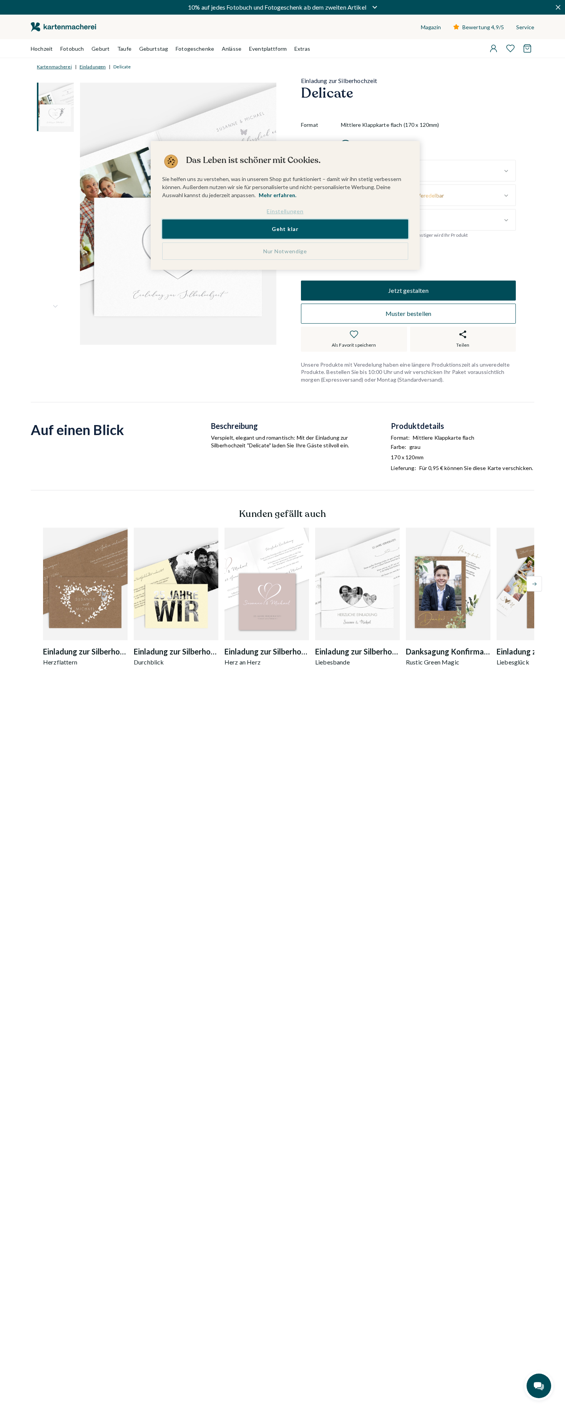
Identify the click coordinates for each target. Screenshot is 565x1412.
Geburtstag (153, 48)
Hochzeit (42, 48)
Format (309, 124)
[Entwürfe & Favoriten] (510, 48)
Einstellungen (285, 211)
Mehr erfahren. (277, 195)
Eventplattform (268, 48)
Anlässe (231, 48)
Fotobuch (72, 48)
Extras (302, 48)
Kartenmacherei (54, 67)
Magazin (431, 27)
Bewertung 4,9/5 (483, 27)
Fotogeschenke (195, 48)
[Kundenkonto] (493, 48)
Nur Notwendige (285, 251)
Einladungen (93, 67)
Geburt (100, 48)
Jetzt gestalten (408, 290)
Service (525, 27)
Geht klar (285, 229)
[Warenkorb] (527, 48)
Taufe (124, 48)
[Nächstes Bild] (55, 306)
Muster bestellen (409, 313)
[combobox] (428, 171)
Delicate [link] (122, 67)
